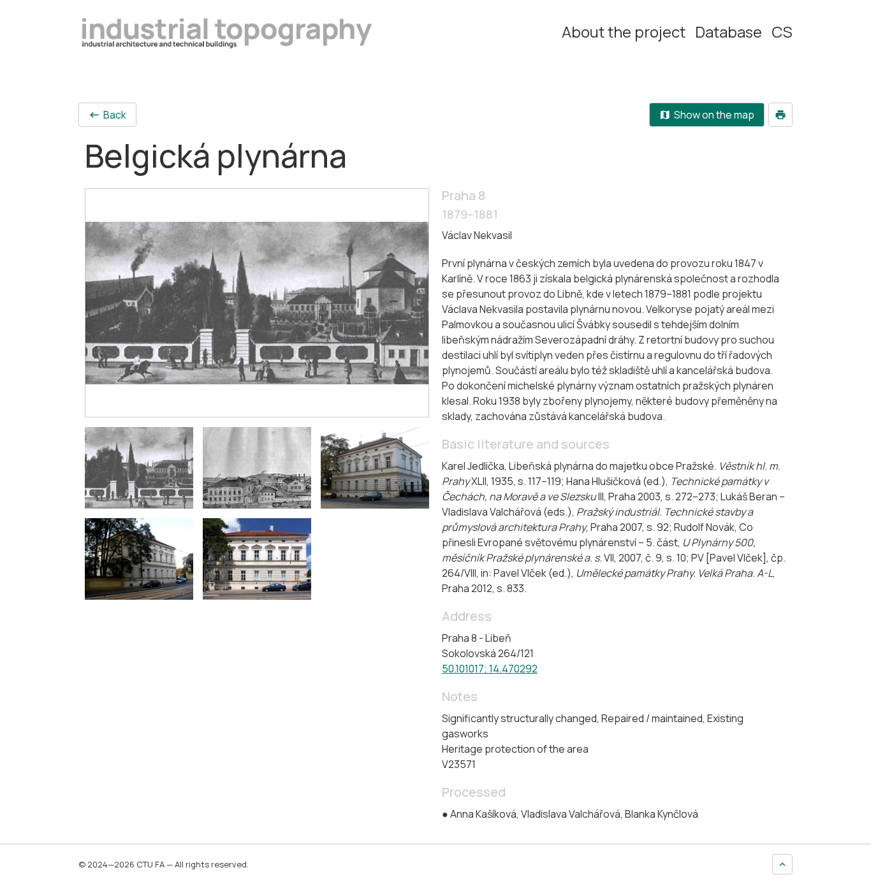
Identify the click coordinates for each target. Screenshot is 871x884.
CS (782, 32)
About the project (623, 32)
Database (728, 32)
